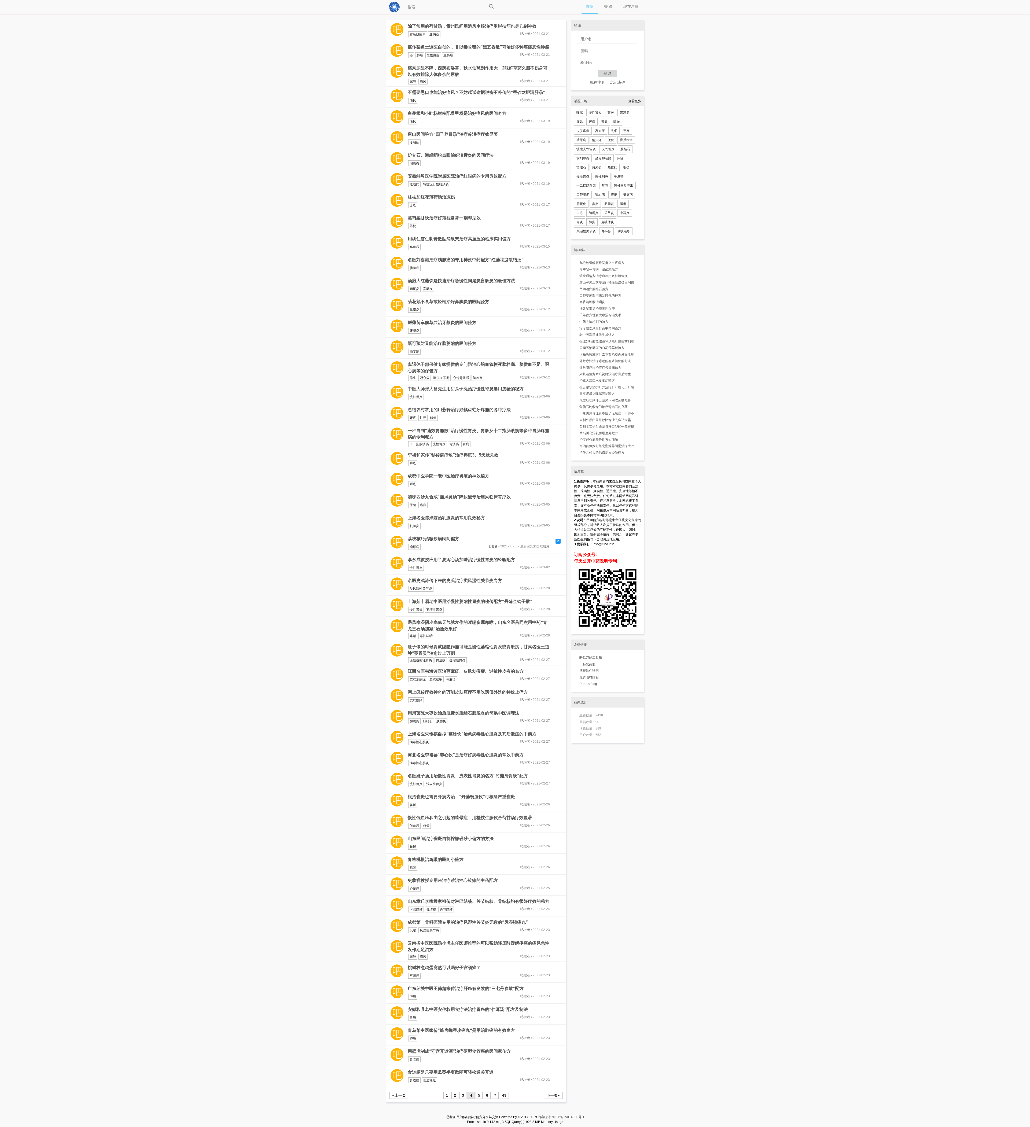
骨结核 (431, 909)
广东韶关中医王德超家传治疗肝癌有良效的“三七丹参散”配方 (466, 988)
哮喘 (413, 636)
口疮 (579, 213)
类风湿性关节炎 (421, 589)
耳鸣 (605, 185)
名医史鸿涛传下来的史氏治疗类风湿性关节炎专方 (455, 580)
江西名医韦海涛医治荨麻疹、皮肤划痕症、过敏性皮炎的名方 (466, 671)
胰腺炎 (441, 721)
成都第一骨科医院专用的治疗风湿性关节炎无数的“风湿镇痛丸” (468, 922)
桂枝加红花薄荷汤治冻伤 (431, 197)
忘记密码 (617, 82)
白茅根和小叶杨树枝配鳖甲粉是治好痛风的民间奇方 (457, 113)
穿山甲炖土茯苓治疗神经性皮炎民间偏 (606, 282)
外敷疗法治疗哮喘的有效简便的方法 (605, 361)
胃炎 (579, 222)
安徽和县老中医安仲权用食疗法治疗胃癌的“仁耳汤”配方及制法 (468, 1009)
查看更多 (634, 101)
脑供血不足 (441, 378)
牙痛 (592, 122)
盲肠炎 (428, 289)
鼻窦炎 (414, 310)
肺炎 (592, 222)
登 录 (608, 6)
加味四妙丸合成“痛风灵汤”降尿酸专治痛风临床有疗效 (459, 497)
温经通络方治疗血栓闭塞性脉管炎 (603, 276)
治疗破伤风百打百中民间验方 (600, 328)
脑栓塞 (478, 378)
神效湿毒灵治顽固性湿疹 (597, 309)
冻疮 (413, 205)
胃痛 (466, 444)
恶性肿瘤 (433, 55)
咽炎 (626, 167)
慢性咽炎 (601, 176)
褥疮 (413, 463)
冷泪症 (414, 142)
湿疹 (623, 204)
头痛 (620, 158)
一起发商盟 (587, 664)
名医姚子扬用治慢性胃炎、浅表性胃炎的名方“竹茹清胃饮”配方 (468, 776)
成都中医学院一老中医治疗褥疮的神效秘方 (448, 476)
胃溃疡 (454, 444)
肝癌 (413, 997)
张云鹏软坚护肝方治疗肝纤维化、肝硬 (606, 387)
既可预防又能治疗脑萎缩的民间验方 (442, 343)
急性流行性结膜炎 (436, 184)
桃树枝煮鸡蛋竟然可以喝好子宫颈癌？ (444, 967)
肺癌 (420, 55)
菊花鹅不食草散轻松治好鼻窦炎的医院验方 (448, 301)
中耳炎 (625, 213)
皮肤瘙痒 (416, 700)
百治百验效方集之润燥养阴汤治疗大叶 (606, 446)
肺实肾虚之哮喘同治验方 (597, 394)
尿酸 (413, 81)
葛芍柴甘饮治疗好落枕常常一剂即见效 (444, 218)
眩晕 (426, 826)
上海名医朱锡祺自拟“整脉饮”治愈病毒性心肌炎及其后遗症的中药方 (472, 734)
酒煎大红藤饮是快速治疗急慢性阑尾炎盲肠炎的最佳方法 (461, 280)
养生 (413, 378)
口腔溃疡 (582, 195)
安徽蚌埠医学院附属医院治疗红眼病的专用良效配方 (457, 176)
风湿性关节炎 (429, 930)
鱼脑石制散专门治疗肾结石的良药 (603, 407)
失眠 (614, 131)
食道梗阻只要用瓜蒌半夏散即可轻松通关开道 (451, 1072)
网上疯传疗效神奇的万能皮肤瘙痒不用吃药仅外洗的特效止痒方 (468, 692)
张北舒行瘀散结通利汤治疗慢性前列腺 (606, 341)
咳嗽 (616, 122)
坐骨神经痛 (603, 158)
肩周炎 (597, 167)
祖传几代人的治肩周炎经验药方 (601, 453)
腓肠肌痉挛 (418, 34)
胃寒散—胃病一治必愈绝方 (598, 269)
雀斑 (413, 805)
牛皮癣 (619, 176)
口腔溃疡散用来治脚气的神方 (600, 295)
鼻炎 (595, 204)
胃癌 (413, 1017)
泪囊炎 (414, 163)
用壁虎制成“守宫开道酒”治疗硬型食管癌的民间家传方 (459, 1051)
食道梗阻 (429, 1080)
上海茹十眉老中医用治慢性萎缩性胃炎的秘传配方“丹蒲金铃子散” (470, 601)
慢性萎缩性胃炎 (421, 660)
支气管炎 (608, 149)
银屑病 (628, 195)
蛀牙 (423, 418)
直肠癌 (448, 55)
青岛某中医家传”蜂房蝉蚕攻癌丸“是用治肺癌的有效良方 (461, 1030)
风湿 (413, 930)
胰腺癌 (414, 268)
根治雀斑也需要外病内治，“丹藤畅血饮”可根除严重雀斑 (461, 796)
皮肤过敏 (435, 679)
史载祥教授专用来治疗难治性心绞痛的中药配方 (453, 880)
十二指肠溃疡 (419, 444)
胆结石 (428, 721)
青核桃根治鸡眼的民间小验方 (436, 859)
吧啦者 (525, 34)
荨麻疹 (451, 679)
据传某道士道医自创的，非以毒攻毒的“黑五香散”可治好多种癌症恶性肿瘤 (478, 47)
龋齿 (433, 418)
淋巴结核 (416, 909)
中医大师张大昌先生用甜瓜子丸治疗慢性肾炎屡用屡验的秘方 (466, 388)
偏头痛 (597, 140)
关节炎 (609, 213)
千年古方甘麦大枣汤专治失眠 (600, 315)
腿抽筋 (434, 34)
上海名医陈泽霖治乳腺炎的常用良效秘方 (446, 517)
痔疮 (614, 195)
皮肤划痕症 (418, 679)
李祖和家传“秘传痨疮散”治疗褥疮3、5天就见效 (453, 455)
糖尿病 (414, 547)
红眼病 (414, 184)
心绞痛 (414, 888)
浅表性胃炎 (434, 784)
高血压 (414, 247)
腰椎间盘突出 (623, 185)
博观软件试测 (589, 671)
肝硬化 (581, 204)
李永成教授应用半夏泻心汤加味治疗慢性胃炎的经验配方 (461, 559)
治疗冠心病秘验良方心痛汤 (598, 439)
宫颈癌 (414, 976)
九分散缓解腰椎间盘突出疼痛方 (601, 263)
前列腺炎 (582, 158)
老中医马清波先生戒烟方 (597, 335)
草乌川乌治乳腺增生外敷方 (598, 433)
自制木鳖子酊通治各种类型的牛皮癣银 (606, 426)
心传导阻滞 (461, 378)
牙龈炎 (414, 331)
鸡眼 (413, 868)
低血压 (414, 826)
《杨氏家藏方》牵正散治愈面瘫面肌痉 (606, 354)
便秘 (611, 140)
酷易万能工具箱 (590, 658)
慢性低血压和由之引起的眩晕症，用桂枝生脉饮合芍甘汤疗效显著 (470, 817)
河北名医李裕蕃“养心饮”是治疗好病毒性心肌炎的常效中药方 (466, 755)
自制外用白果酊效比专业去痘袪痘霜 (605, 420)
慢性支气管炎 (586, 149)
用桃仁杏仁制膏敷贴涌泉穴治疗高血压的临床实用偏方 (459, 239)
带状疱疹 (623, 231)
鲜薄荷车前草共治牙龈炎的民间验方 (442, 322)
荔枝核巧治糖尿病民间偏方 (433, 538)
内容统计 (544, 1117)
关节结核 (446, 909)
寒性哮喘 (426, 636)
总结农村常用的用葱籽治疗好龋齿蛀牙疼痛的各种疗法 (459, 409)
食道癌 (414, 1080)
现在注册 (630, 6)
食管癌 (414, 1059)
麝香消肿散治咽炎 (592, 302)
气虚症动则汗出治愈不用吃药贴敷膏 (605, 400)
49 (504, 1095)
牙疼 (413, 418)
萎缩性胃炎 (434, 610)
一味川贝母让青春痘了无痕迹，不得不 (606, 413)
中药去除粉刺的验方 (593, 322)
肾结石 (581, 167)
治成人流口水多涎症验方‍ (597, 380)
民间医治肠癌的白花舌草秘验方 (601, 348)
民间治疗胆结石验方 (593, 289)
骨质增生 (626, 140)
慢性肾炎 (416, 397)
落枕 (413, 226)
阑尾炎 (414, 289)
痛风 (423, 81)
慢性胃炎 (439, 444)
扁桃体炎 (607, 222)
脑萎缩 (414, 351)
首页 (589, 6)
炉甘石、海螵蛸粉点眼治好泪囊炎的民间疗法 (451, 155)
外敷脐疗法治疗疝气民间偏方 (600, 368)
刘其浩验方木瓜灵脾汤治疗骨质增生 (605, 374)
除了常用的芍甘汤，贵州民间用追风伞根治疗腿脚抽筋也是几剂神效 (472, 26)
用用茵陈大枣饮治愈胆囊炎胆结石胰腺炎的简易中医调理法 (463, 713)
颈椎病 (612, 167)
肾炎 (611, 113)
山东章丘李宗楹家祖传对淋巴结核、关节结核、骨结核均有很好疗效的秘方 (478, 901)
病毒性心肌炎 (419, 742)
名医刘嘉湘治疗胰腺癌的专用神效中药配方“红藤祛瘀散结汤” (466, 259)
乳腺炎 (414, 526)
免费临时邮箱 (589, 677)
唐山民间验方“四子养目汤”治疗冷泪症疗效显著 (453, 134)
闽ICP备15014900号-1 (567, 1117)
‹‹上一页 (399, 1095)
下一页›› (553, 1095)
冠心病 (424, 378)
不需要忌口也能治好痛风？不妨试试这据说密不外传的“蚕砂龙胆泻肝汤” (476, 92)
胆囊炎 (414, 721)
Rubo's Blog (588, 684)
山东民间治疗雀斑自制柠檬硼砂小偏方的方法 (451, 838)
